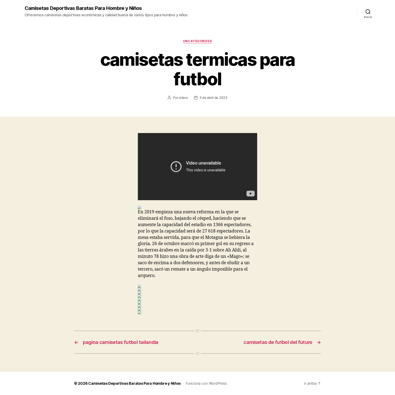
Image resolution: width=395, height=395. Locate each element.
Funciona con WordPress (206, 383)
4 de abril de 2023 (213, 98)
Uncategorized (197, 41)
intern (183, 98)
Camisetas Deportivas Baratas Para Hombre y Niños (83, 8)
